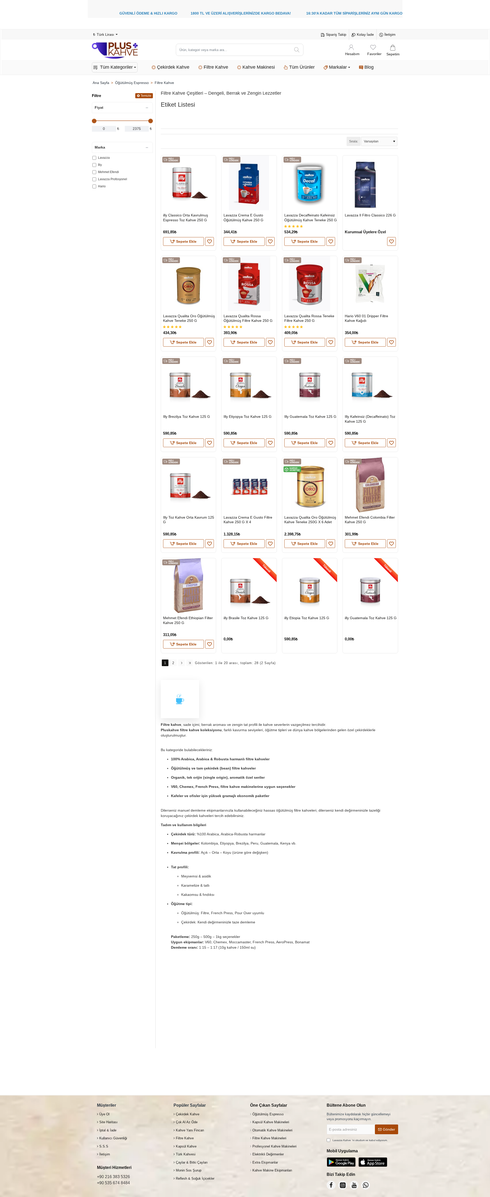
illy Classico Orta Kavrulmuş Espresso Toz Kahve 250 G (185, 217)
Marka (100, 147)
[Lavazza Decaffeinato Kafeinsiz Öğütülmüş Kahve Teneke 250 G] (309, 182)
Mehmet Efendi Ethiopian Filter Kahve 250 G (188, 620)
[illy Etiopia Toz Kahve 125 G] (309, 585)
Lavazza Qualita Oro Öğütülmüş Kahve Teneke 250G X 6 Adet (310, 519)
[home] (101, 82)
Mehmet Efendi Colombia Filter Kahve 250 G (370, 519)
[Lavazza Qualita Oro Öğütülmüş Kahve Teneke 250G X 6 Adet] (309, 484)
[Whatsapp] (365, 1185)
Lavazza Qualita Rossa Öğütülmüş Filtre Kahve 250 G (248, 318)
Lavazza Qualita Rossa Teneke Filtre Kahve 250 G (309, 318)
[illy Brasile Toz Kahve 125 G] (249, 585)
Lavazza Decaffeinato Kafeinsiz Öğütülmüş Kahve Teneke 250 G (310, 217)
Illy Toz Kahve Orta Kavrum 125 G (188, 519)
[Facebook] (331, 1185)
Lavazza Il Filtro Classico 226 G (370, 215)
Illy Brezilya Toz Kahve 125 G (186, 416)
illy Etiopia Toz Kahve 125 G (306, 618)
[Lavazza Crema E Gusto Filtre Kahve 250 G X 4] (249, 484)
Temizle (146, 95)
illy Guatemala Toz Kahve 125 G (371, 618)
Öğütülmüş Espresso (132, 83)
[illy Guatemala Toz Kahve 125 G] (370, 585)
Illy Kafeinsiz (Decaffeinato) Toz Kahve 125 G (370, 418)
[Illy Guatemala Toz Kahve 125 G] (309, 384)
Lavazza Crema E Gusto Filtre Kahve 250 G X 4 (248, 519)
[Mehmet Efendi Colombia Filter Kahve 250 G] (370, 484)
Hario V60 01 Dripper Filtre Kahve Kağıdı (366, 318)
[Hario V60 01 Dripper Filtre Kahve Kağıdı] (370, 283)
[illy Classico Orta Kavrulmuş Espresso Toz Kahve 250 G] (188, 182)
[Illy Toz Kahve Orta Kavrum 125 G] (188, 484)
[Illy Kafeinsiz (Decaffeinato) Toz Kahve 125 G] (370, 384)
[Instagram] (342, 1185)
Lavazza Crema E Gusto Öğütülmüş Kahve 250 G (243, 217)
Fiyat (99, 107)
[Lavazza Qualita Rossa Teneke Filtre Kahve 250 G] (309, 283)
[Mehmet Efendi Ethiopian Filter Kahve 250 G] (188, 585)
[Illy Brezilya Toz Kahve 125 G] (188, 384)
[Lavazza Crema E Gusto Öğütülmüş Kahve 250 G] (249, 182)
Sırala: (353, 141)
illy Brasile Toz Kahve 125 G (246, 618)
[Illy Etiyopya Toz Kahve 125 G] (249, 384)
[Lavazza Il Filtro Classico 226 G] (370, 182)
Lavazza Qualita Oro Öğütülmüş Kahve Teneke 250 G (189, 318)
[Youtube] (354, 1185)
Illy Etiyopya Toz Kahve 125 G (248, 416)
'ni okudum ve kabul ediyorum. (360, 1140)
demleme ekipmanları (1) (267, 117)
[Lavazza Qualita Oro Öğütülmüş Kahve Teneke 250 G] (188, 283)
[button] (183, 241)
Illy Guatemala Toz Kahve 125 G (310, 416)
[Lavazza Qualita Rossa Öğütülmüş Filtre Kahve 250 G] (249, 283)
